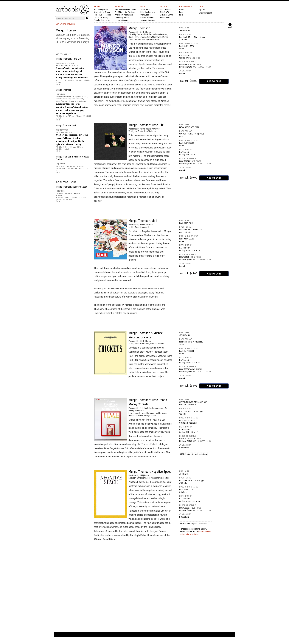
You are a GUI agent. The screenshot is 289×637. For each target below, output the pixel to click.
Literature (98, 17)
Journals (118, 20)
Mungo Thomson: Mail (66, 125)
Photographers (127, 15)
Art (95, 9)
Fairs (181, 15)
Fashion (108, 15)
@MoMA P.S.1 (165, 12)
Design (107, 12)
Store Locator (145, 15)
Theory (105, 17)
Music (101, 15)
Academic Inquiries (147, 20)
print (230, 26)
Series (125, 20)
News (181, 9)
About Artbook (165, 9)
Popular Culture (100, 20)
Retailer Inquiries (147, 17)
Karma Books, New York (189, 127)
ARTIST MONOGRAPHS (65, 24)
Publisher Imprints (147, 12)
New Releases (120, 9)
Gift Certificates (205, 13)
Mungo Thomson (63, 89)
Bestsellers (131, 9)
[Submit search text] (87, 18)
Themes (126, 17)
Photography (103, 9)
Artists (117, 15)
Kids (109, 20)
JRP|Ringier (183, 474)
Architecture (99, 12)
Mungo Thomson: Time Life (68, 58)
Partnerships (165, 17)
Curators (118, 17)
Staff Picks (119, 12)
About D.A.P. (145, 9)
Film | (96, 15)
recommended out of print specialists (195, 533)
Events (181, 12)
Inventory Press (186, 223)
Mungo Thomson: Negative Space (71, 186)
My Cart (202, 9)
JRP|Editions (184, 30)
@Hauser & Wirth (166, 15)
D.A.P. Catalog (130, 12)
